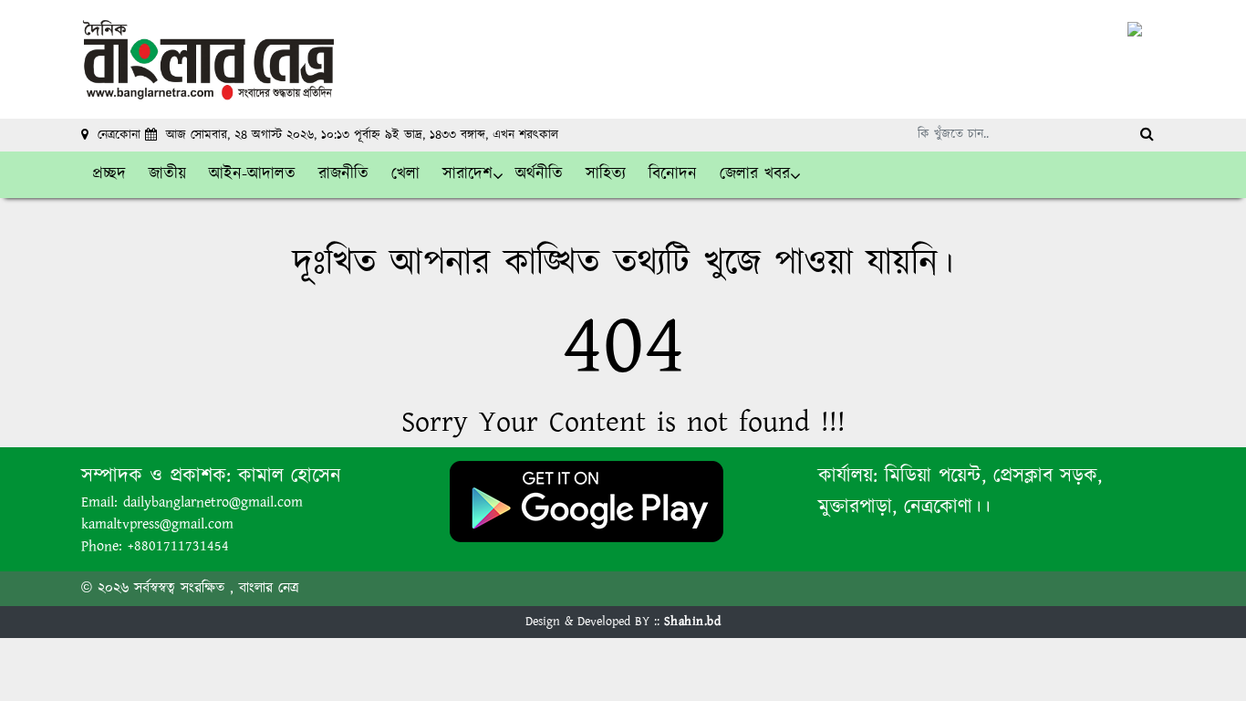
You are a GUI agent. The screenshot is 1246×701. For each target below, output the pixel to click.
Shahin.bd (693, 621)
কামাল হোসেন (289, 476)
